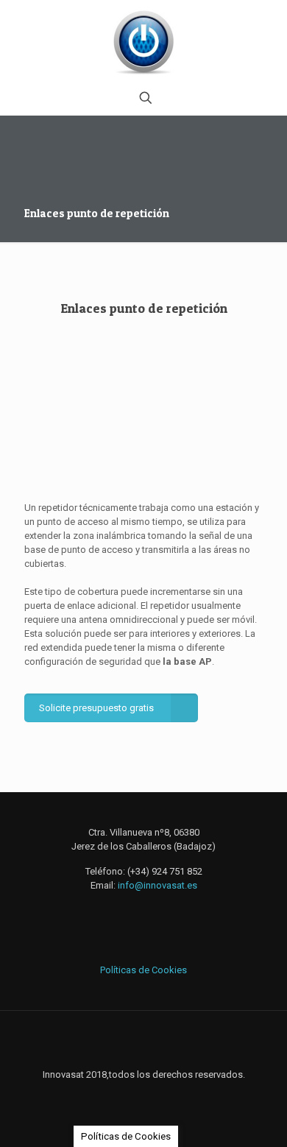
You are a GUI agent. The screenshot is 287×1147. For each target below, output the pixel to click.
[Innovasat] (143, 40)
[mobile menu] (267, 29)
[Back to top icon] (143, 1041)
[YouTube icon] (159, 1095)
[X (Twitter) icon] (143, 1095)
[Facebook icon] (128, 1095)
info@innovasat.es (157, 885)
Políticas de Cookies (143, 969)
